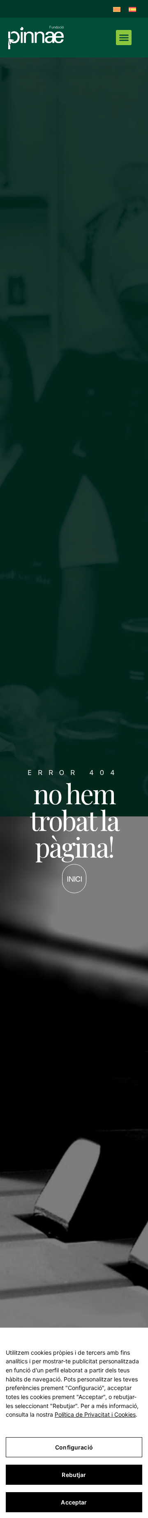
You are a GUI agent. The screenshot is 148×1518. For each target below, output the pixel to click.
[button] (124, 38)
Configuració (74, 1447)
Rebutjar (74, 1474)
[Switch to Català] (117, 8)
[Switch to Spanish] (132, 8)
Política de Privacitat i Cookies (95, 1414)
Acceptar (74, 1502)
